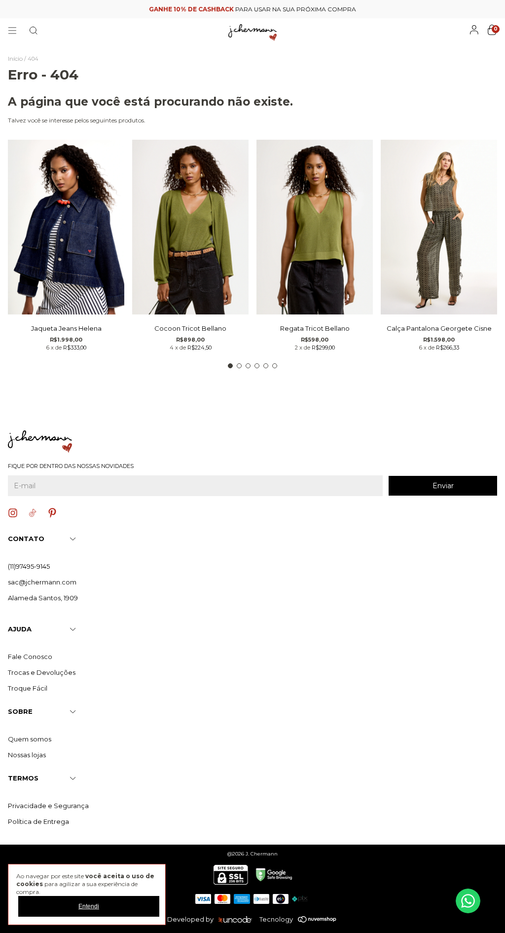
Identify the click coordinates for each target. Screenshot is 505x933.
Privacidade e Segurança (48, 806)
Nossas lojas (27, 755)
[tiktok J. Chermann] (32, 513)
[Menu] (12, 30)
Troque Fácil (27, 688)
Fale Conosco (30, 657)
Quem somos (29, 739)
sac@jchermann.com (42, 582)
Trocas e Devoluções (41, 672)
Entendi (88, 906)
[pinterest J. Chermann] (52, 513)
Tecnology (276, 919)
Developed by (190, 919)
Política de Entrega (38, 821)
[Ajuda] (468, 901)
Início (15, 58)
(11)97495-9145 (29, 566)
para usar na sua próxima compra (252, 9)
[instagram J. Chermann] (13, 513)
